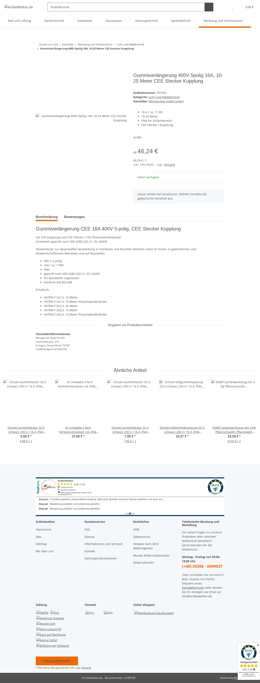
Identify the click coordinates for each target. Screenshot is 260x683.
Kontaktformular (193, 588)
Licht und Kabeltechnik (164, 97)
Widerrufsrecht (143, 563)
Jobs (38, 537)
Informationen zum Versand (103, 544)
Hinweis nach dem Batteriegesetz (145, 546)
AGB (136, 529)
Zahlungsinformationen (100, 558)
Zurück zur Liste (48, 44)
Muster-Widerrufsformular (151, 555)
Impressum (43, 529)
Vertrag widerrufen (57, 661)
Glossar (89, 537)
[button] (224, 7)
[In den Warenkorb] (39, 70)
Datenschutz (141, 537)
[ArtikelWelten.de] (18, 7)
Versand (169, 165)
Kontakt (89, 551)
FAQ (87, 529)
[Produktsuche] (209, 7)
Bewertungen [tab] (74, 217)
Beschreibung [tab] (47, 217)
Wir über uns (45, 551)
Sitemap (41, 544)
